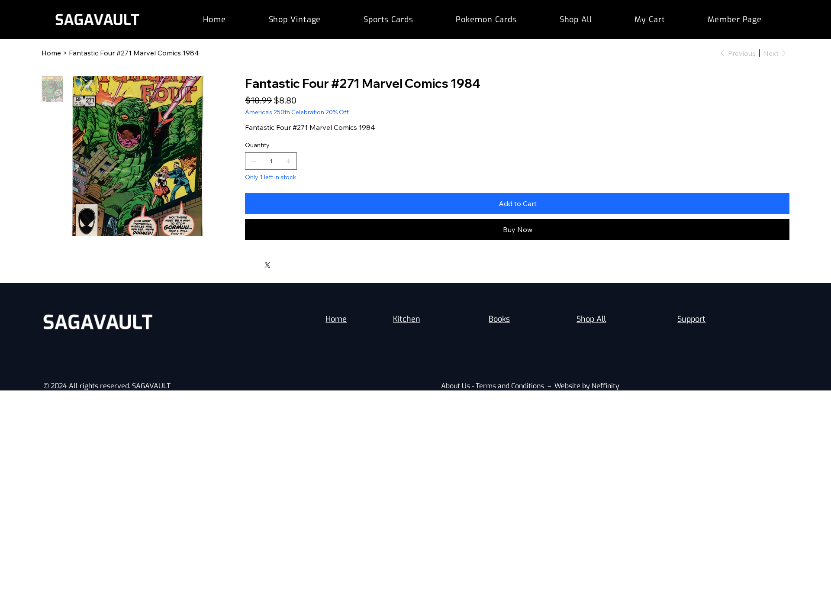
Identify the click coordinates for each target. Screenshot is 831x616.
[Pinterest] (259, 263)
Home (336, 319)
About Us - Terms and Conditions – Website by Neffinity (530, 385)
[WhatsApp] (247, 263)
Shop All (591, 319)
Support (691, 319)
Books (499, 319)
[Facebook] (253, 263)
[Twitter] (267, 265)
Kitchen (406, 319)
